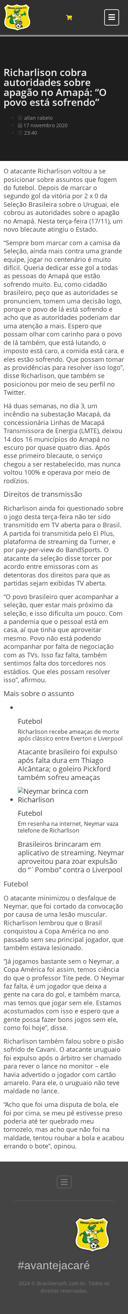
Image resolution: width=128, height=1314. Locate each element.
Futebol (30, 721)
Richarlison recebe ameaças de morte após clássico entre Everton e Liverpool (70, 735)
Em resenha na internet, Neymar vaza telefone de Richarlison (68, 827)
